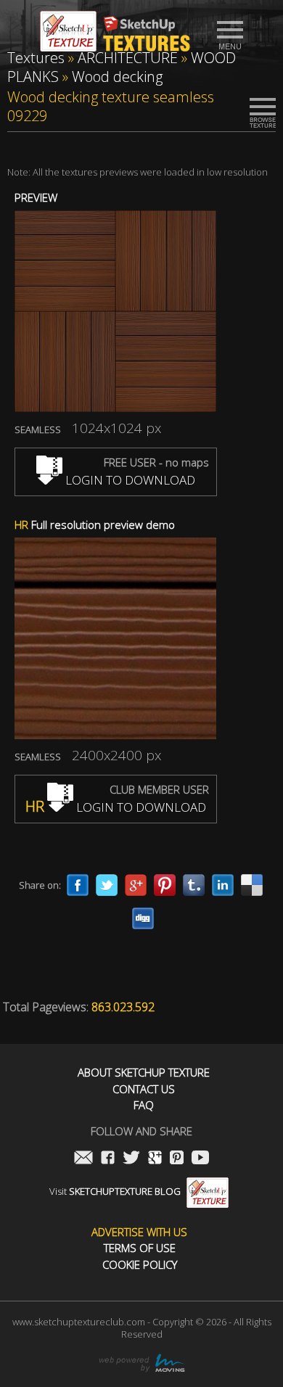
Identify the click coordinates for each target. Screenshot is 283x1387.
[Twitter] (107, 885)
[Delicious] (252, 885)
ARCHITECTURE (128, 57)
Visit (115, 1191)
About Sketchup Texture (144, 1072)
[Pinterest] (165, 885)
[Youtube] (200, 1159)
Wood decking (117, 76)
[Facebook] (78, 885)
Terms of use (140, 1248)
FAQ (144, 1105)
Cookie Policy (139, 1265)
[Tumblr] (194, 885)
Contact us (143, 1089)
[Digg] (143, 918)
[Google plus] (136, 885)
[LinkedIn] (223, 885)
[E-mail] (83, 1159)
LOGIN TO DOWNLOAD (128, 480)
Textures (36, 57)
